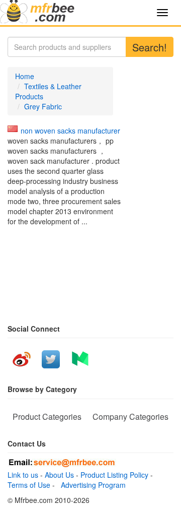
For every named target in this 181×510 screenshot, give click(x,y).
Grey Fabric (43, 106)
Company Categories (130, 416)
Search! (149, 47)
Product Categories (47, 416)
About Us (59, 475)
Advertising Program (91, 485)
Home (24, 76)
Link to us (23, 475)
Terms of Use (29, 485)
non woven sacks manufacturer (70, 130)
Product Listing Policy (114, 475)
